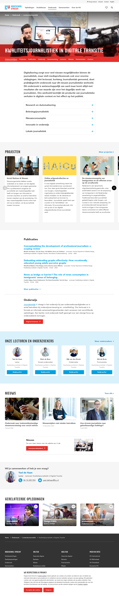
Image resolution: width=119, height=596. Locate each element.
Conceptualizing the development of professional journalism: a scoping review (57, 247)
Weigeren (48, 590)
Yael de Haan (25, 472)
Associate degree (38, 556)
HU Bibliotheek (94, 559)
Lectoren (63, 59)
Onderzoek (52, 7)
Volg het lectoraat (32, 321)
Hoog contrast (93, 1)
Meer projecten (105, 152)
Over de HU (76, 7)
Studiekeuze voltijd (39, 566)
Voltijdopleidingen (11, 556)
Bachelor (36, 559)
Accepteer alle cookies (33, 590)
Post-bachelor (65, 562)
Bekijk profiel (17, 372)
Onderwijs (41, 59)
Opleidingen (29, 7)
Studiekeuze (41, 7)
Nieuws (71, 59)
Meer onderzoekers (103, 341)
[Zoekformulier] (112, 7)
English (112, 1)
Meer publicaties (31, 289)
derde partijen (42, 576)
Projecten (22, 59)
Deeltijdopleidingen (11, 559)
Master (35, 562)
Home (7, 15)
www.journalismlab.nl (35, 448)
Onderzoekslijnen (11, 59)
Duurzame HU (94, 566)
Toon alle (108, 393)
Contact (106, 1)
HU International (95, 556)
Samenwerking (52, 59)
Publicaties (32, 59)
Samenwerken (64, 7)
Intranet (100, 1)
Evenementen (80, 59)
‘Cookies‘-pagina (82, 584)
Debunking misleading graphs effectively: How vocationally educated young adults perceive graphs (55, 261)
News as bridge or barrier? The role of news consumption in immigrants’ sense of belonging (56, 276)
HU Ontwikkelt (94, 562)
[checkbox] (36, 506)
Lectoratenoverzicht (30, 15)
